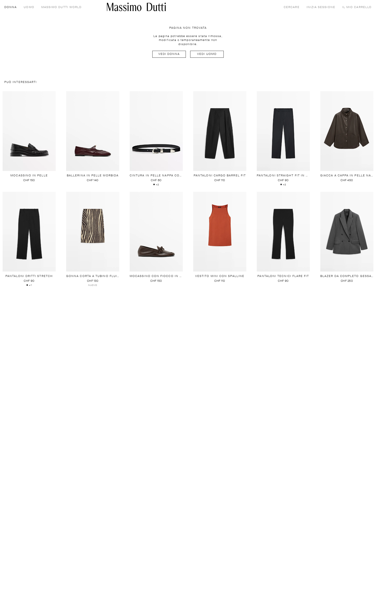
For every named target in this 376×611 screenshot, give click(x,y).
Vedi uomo (207, 54)
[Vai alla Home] (136, 6)
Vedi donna (169, 54)
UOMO (29, 7)
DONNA (10, 7)
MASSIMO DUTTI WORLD (61, 7)
